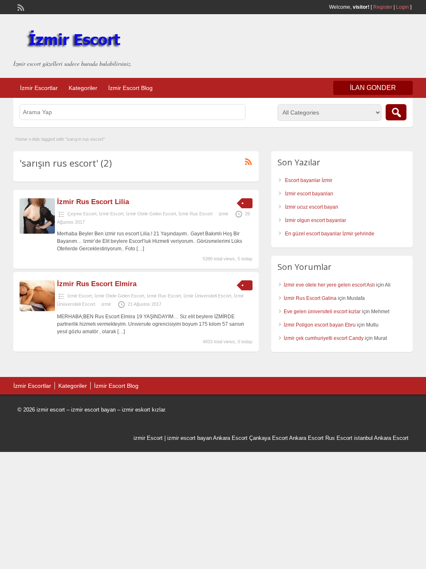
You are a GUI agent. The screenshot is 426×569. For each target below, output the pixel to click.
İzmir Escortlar (39, 88)
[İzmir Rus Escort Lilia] (37, 232)
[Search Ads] (396, 112)
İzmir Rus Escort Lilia (93, 202)
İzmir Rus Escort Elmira (96, 284)
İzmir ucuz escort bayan (311, 207)
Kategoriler (83, 88)
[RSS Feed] (20, 6)
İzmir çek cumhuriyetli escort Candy (324, 338)
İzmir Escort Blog (130, 88)
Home (21, 139)
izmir (223, 213)
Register (382, 7)
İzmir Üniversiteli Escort (207, 295)
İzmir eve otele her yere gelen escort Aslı (329, 285)
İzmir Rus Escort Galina (310, 298)
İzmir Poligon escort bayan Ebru (320, 325)
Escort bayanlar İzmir (308, 180)
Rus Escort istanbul (349, 438)
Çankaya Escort (268, 438)
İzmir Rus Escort (195, 213)
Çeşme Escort (82, 213)
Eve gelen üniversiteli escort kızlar (322, 311)
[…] (140, 249)
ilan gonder (373, 87)
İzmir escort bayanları (309, 194)
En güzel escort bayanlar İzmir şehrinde (329, 234)
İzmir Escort (111, 213)
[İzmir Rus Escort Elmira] (37, 309)
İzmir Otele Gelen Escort (151, 213)
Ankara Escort (230, 438)
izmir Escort (148, 438)
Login (402, 7)
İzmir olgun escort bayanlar (315, 220)
